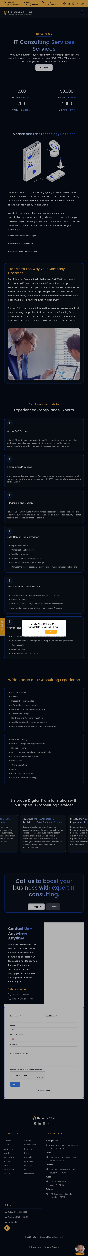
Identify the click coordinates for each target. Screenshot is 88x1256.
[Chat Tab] (44, 628)
